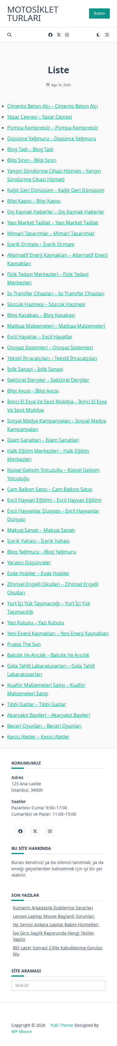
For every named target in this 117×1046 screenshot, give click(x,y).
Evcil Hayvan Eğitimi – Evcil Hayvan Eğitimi (54, 500)
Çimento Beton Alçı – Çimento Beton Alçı (52, 106)
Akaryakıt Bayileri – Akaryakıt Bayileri (48, 715)
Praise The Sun (24, 644)
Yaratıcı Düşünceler (29, 562)
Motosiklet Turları (32, 13)
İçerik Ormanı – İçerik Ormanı (40, 244)
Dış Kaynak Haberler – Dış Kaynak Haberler (55, 211)
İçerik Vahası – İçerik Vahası (38, 541)
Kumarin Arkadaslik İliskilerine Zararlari (53, 908)
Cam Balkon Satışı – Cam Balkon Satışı (49, 489)
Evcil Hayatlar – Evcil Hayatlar (40, 336)
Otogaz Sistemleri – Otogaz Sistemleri (50, 347)
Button (99, 13)
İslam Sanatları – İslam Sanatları (43, 440)
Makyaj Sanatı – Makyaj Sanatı (41, 530)
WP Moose (21, 1031)
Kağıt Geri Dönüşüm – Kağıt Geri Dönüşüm (55, 190)
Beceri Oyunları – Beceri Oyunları (44, 726)
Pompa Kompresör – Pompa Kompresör (52, 127)
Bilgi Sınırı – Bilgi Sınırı (31, 160)
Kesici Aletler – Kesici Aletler (38, 736)
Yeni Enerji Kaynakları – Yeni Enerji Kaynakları (58, 633)
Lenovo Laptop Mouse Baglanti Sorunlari (53, 916)
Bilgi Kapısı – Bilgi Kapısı (34, 201)
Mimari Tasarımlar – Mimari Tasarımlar (51, 233)
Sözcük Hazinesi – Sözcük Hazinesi (46, 304)
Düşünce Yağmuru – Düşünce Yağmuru (51, 138)
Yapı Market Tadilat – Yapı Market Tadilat (52, 222)
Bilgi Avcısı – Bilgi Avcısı (33, 390)
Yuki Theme (61, 1025)
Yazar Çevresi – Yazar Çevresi (39, 117)
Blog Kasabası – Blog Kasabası (41, 315)
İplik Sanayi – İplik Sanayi (35, 369)
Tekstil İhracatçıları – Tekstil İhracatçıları (52, 358)
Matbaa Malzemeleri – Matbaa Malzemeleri (56, 326)
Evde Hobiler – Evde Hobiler (38, 573)
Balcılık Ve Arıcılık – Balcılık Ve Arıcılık (48, 655)
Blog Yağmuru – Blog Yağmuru (41, 551)
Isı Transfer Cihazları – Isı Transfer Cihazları (55, 293)
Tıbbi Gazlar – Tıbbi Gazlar (36, 704)
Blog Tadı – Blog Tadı (30, 149)
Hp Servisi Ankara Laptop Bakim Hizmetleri (56, 924)
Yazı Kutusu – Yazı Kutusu (35, 622)
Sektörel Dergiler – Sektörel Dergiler (48, 380)
